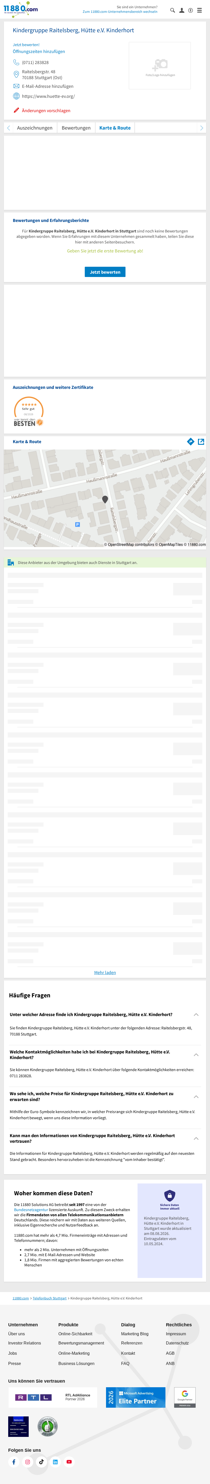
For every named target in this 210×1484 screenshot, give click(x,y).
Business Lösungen (76, 1363)
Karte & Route (115, 127)
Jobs (12, 1353)
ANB (170, 1363)
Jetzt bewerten (105, 272)
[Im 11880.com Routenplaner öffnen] (191, 440)
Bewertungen (76, 127)
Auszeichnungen (34, 127)
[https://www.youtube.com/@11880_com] (69, 1462)
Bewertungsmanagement (81, 1343)
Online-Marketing (74, 1353)
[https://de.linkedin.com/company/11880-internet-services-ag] (55, 1462)
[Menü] (201, 10)
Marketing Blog (135, 1334)
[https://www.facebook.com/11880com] (13, 1462)
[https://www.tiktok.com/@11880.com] (41, 1462)
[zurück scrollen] (8, 127)
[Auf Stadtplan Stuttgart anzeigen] (201, 441)
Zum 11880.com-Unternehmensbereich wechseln (120, 11)
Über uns (16, 1334)
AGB (170, 1353)
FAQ (125, 1363)
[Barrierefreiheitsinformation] (192, 10)
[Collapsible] (196, 1014)
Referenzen (131, 1343)
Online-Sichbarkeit (75, 1334)
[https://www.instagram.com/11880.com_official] (27, 1462)
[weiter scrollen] (201, 127)
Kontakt (128, 1353)
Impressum (176, 1334)
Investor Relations (24, 1343)
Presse (14, 1363)
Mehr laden (105, 972)
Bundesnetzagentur (31, 1209)
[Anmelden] (183, 10)
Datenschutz (177, 1343)
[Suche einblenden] (174, 10)
